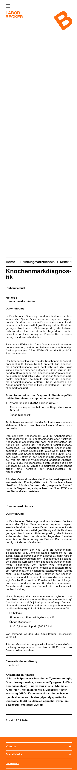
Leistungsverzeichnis (37, 262)
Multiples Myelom (32, 704)
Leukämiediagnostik (41, 700)
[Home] (14, 15)
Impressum (12, 763)
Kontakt (11, 746)
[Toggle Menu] (17, 6)
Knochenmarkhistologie (43, 693)
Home (10, 262)
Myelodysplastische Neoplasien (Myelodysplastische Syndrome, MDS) (37, 697)
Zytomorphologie (60, 678)
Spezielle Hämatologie (33, 678)
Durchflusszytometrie (19, 682)
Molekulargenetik (33, 689)
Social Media (14, 754)
